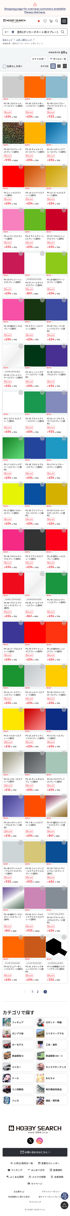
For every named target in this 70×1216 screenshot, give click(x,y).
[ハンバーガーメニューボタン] (64, 21)
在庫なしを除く (15, 66)
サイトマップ (35, 1202)
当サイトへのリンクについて (51, 1196)
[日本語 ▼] (39, 21)
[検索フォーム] (56, 21)
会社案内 (17, 1191)
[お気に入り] (45, 21)
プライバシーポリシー (51, 1191)
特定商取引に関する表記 (19, 1196)
